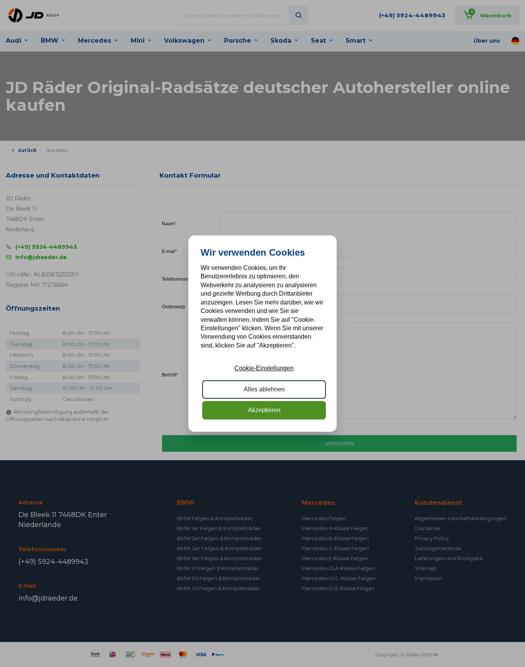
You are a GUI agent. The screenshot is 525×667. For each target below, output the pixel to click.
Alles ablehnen (264, 389)
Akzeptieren (264, 410)
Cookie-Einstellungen (264, 368)
